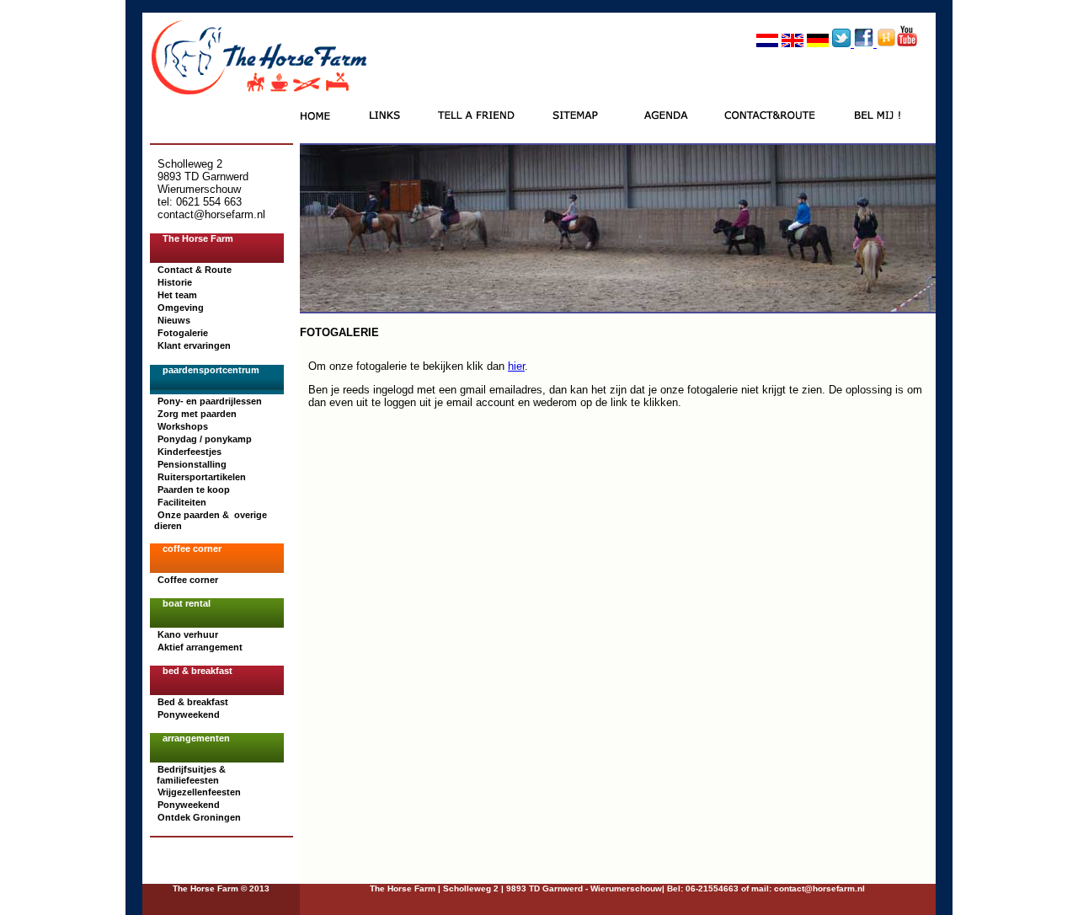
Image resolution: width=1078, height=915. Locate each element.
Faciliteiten (181, 502)
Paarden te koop (193, 489)
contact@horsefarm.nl (818, 888)
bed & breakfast (197, 671)
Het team (177, 295)
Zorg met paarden (197, 414)
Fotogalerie (182, 333)
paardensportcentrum (211, 370)
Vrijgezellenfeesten (199, 792)
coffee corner (192, 548)
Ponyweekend (188, 714)
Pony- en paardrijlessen (209, 401)
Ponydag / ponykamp (204, 439)
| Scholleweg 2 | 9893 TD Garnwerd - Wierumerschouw (548, 888)
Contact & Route (194, 270)
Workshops (182, 426)
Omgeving (180, 307)
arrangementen (196, 738)
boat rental (187, 603)
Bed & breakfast (192, 702)
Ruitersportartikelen (201, 477)
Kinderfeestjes (189, 452)
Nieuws (173, 320)
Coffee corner (187, 580)
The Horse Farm (198, 238)
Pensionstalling (192, 464)
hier (516, 366)
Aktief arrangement (200, 647)
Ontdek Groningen (199, 817)
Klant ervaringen (194, 345)
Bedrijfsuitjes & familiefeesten (190, 774)
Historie (174, 282)
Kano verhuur (187, 634)
